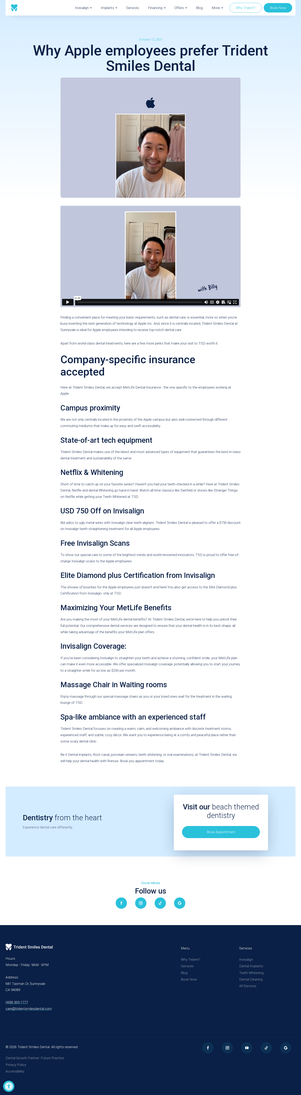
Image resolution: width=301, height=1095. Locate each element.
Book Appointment (221, 832)
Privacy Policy (16, 1065)
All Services (247, 986)
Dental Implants (251, 966)
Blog (199, 8)
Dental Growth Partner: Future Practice (35, 1058)
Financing (155, 8)
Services (132, 8)
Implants (107, 8)
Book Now (278, 8)
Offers (179, 8)
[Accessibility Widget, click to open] (8, 1086)
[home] (14, 7)
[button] (83, 7)
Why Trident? (245, 8)
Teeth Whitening (251, 973)
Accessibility (15, 1071)
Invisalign (82, 8)
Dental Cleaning (251, 979)
